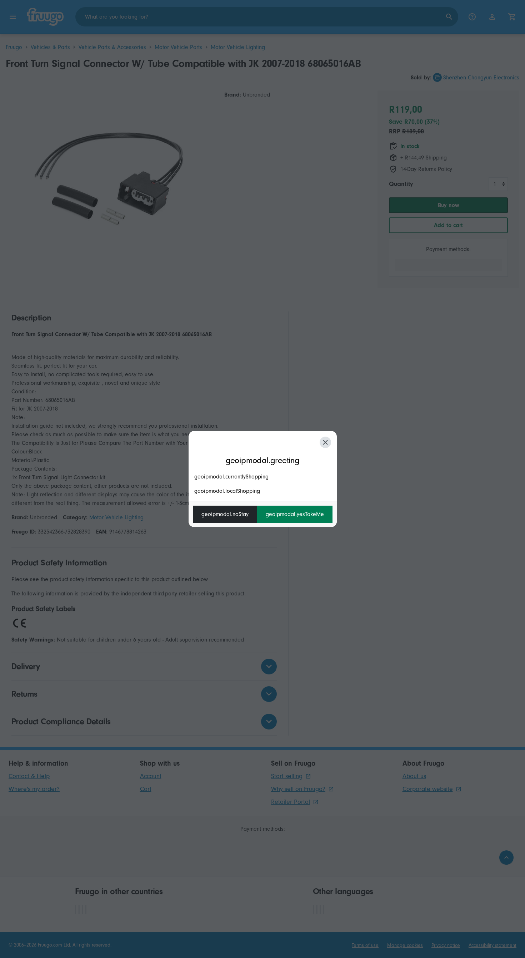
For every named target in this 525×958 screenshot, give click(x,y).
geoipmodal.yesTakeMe (295, 514)
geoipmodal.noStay (225, 514)
